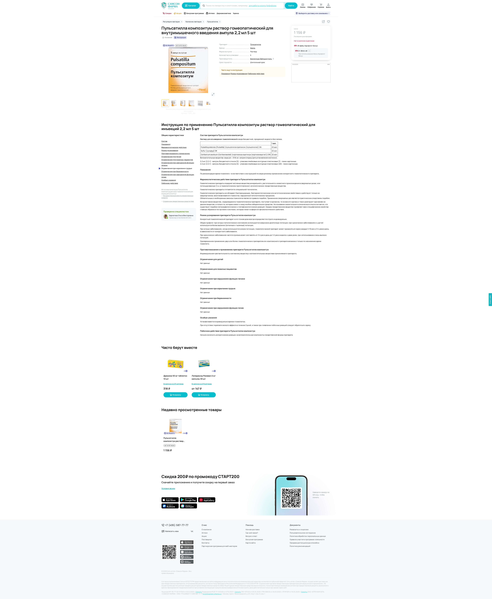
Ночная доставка (252, 529)
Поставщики (207, 539)
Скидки (168, 13)
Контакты (205, 543)
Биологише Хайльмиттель (261, 59)
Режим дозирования (239, 73)
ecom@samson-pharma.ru (212, 594)
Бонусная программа (195, 13)
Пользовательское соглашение (303, 533)
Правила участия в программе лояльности (307, 539)
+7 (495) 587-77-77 (176, 525)
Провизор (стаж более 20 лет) (180, 218)
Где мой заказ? (252, 533)
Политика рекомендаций (300, 546)
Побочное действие (256, 73)
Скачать (199, 592)
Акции (178, 13)
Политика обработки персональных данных (308, 536)
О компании (207, 529)
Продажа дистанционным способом (304, 543)
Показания (225, 73)
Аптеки (212, 13)
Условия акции (168, 488)
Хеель (252, 48)
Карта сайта (250, 543)
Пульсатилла (255, 44)
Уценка (236, 13)
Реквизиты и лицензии (299, 529)
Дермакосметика (224, 13)
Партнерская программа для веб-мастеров (219, 546)
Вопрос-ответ (251, 536)
